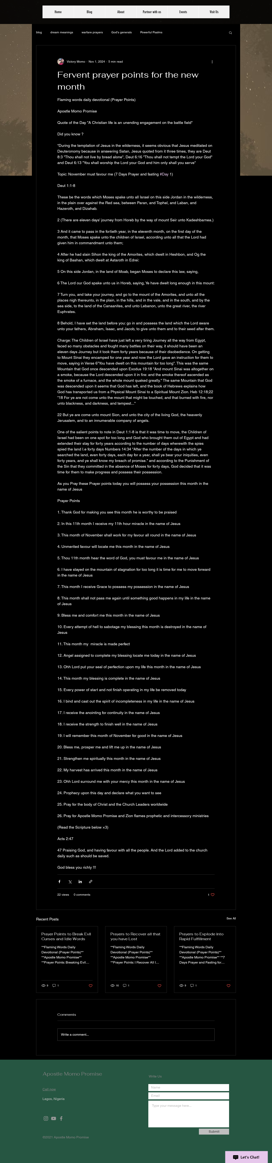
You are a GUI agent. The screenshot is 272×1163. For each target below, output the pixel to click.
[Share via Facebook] (59, 882)
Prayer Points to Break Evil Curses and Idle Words (66, 936)
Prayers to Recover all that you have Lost (135, 936)
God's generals (121, 32)
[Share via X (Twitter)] (70, 882)
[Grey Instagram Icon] (46, 1118)
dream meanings (61, 32)
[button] (230, 32)
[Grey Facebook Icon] (61, 1118)
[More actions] (212, 61)
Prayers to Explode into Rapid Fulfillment (201, 936)
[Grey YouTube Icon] (54, 1118)
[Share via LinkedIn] (80, 882)
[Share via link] (91, 882)
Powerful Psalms (151, 32)
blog (39, 32)
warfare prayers (92, 32)
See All (231, 918)
